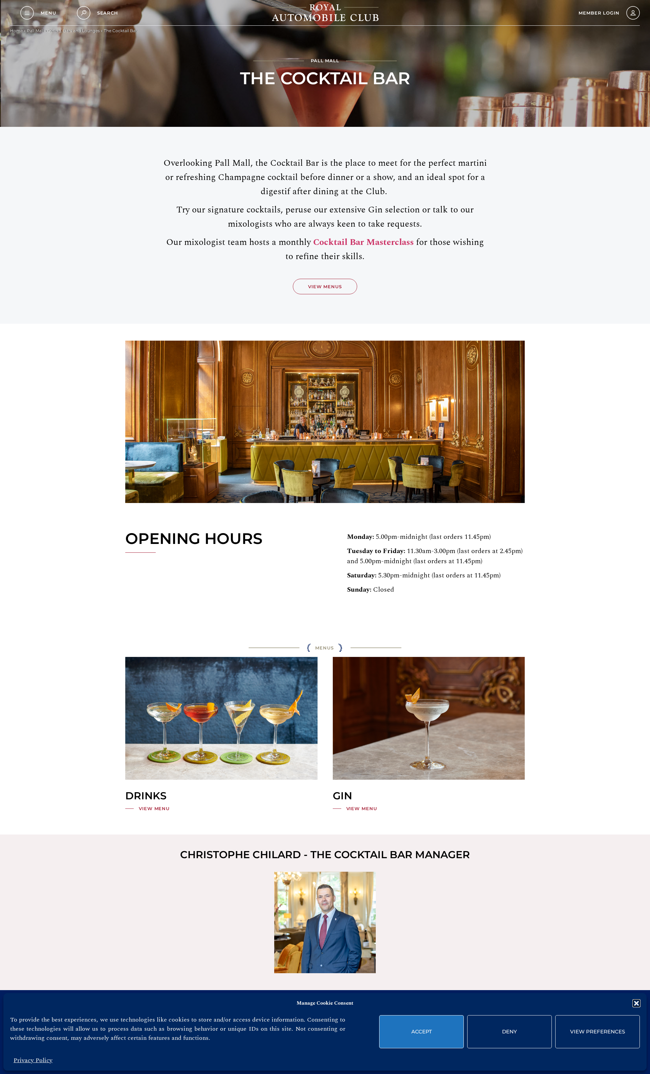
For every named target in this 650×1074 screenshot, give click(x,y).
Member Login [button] (599, 13)
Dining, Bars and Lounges (74, 30)
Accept (421, 1031)
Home (16, 30)
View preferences (597, 1031)
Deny (509, 1031)
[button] (636, 1003)
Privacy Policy (33, 1060)
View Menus (325, 286)
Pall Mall (35, 30)
